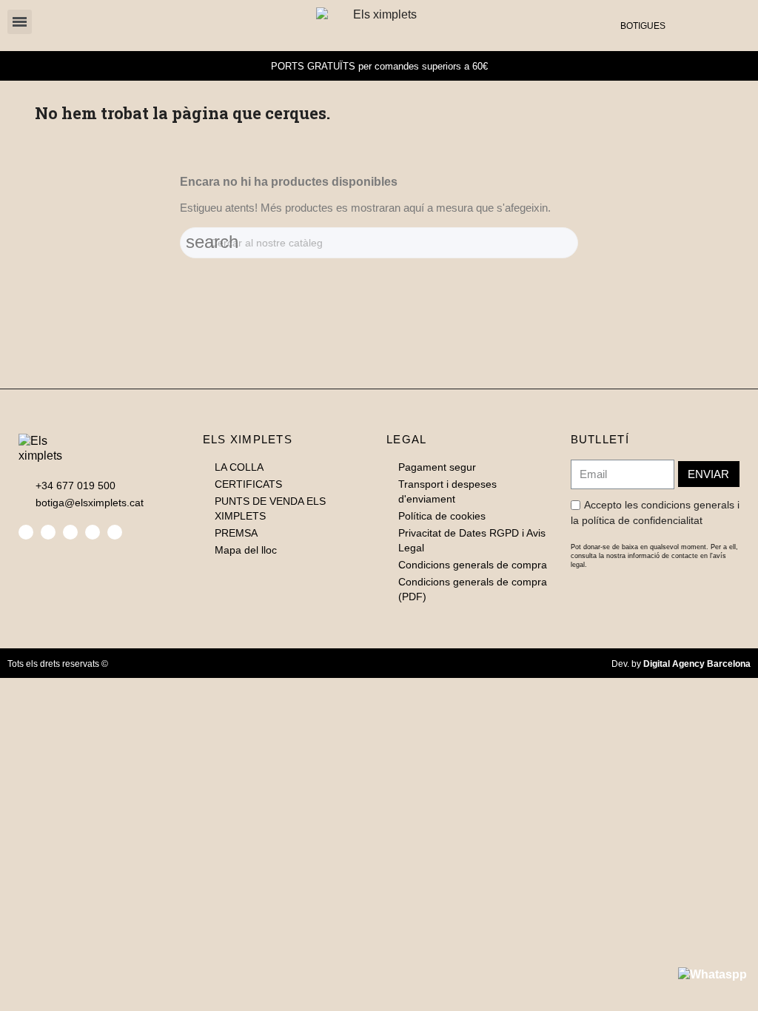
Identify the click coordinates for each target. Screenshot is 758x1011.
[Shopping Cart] (730, 25)
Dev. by (681, 664)
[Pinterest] (92, 532)
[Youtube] (114, 532)
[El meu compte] (709, 25)
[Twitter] (48, 532)
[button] (685, 25)
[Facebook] (26, 532)
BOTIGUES (642, 26)
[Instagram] (70, 532)
